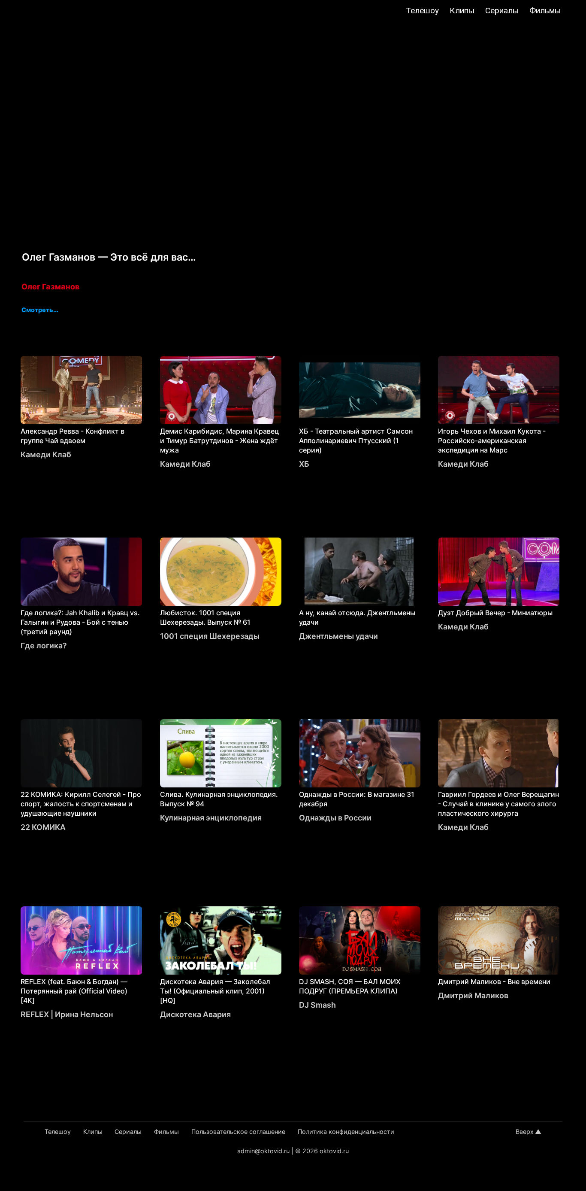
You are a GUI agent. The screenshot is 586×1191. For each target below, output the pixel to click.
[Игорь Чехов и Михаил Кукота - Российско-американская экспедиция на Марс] (498, 390)
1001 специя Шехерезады (210, 636)
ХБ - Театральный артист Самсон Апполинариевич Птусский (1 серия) (356, 440)
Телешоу (422, 10)
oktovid (50, 11)
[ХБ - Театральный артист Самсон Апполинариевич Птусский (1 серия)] (359, 390)
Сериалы (502, 10)
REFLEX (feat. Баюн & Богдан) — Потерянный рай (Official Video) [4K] (74, 991)
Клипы (462, 10)
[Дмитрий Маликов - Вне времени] (498, 940)
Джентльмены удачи (338, 636)
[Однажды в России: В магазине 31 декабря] (359, 753)
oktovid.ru (334, 1151)
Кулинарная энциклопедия (211, 817)
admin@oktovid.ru (263, 1151)
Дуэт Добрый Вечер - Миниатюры (495, 612)
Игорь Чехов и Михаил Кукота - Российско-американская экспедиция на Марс (492, 440)
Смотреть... (39, 310)
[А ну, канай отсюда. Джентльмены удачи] (359, 572)
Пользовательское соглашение (238, 1131)
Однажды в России (335, 817)
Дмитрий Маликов (473, 995)
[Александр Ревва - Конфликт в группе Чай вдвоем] (81, 390)
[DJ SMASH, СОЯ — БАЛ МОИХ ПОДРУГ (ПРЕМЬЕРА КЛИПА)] (359, 940)
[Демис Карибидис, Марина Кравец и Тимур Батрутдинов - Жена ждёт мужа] (220, 390)
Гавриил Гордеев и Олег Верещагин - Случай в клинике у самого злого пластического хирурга (498, 803)
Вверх (525, 1131)
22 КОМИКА (43, 827)
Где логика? (44, 645)
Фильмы (545, 10)
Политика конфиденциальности (346, 1131)
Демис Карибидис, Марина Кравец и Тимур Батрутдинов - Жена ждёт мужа (219, 440)
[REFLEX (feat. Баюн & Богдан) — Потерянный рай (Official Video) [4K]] (81, 940)
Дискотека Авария (195, 1014)
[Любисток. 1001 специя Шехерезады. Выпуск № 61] (220, 572)
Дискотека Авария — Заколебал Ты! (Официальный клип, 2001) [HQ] (215, 991)
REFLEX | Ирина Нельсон (67, 1014)
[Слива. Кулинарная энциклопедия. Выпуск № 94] (220, 753)
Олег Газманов (50, 286)
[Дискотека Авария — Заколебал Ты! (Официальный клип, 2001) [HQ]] (220, 940)
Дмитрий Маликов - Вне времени (494, 981)
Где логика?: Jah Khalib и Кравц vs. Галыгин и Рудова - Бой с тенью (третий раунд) (80, 622)
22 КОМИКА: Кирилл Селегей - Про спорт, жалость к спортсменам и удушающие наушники (81, 803)
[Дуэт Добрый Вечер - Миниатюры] (498, 572)
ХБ (304, 463)
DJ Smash (317, 1004)
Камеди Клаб (46, 454)
